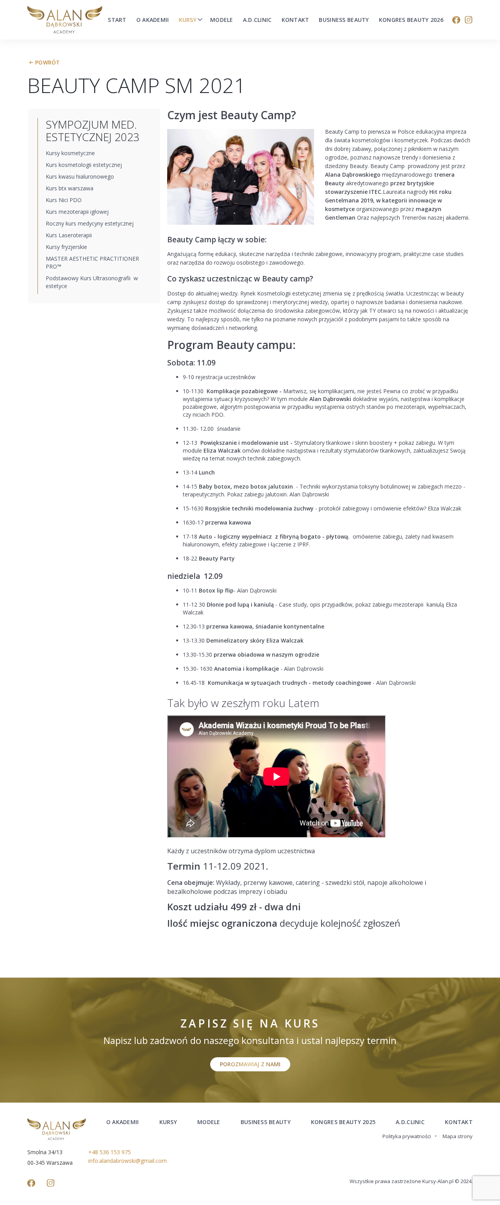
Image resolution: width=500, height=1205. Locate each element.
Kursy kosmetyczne (70, 153)
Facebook (456, 20)
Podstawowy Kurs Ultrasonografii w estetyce (92, 282)
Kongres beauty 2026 (411, 20)
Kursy (187, 20)
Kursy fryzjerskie (66, 247)
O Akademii (152, 20)
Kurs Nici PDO (64, 200)
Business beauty (344, 20)
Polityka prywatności (406, 1136)
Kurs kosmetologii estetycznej (84, 164)
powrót (47, 62)
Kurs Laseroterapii (69, 235)
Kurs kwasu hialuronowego (80, 176)
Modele (221, 20)
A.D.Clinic (257, 20)
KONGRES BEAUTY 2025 (343, 1122)
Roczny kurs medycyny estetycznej (90, 223)
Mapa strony (458, 1136)
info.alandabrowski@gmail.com (127, 1160)
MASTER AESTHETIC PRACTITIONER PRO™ (92, 262)
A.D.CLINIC (410, 1122)
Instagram (469, 20)
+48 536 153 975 (109, 1152)
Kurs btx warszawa (69, 188)
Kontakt (295, 20)
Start (117, 20)
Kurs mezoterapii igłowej (77, 211)
